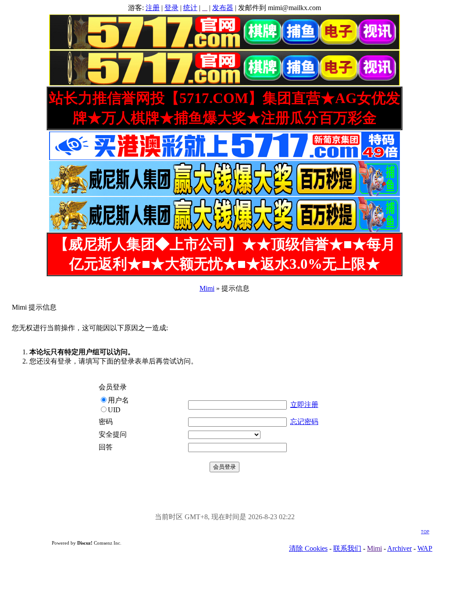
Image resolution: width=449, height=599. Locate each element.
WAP (424, 548)
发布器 (222, 7)
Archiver (399, 548)
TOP (425, 532)
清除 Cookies (308, 548)
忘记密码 (304, 421)
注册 (153, 7)
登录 (171, 7)
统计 (190, 7)
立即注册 (304, 404)
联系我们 (347, 548)
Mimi (207, 288)
